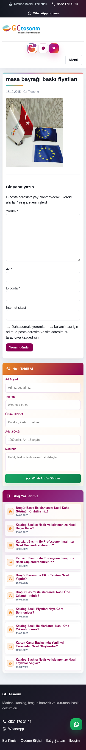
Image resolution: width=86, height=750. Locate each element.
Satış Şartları (55, 740)
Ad (9, 269)
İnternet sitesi (16, 307)
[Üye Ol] (54, 48)
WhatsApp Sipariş (46, 13)
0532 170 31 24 (67, 4)
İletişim (74, 740)
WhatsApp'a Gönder (46, 478)
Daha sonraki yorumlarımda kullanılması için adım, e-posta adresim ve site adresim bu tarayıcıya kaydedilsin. (42, 332)
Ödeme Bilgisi (31, 740)
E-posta (13, 288)
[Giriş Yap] (43, 48)
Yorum (12, 211)
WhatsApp (16, 729)
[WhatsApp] (76, 724)
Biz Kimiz (9, 740)
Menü (73, 60)
